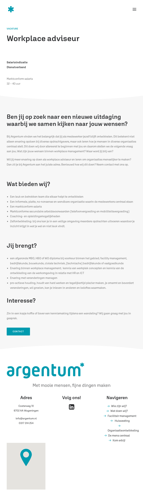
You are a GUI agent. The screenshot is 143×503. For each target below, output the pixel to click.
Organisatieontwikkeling (123, 430)
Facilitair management (122, 415)
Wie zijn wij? (119, 406)
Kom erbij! (119, 440)
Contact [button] (18, 331)
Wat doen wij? (119, 410)
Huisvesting (122, 420)
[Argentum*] (20, 9)
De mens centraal (119, 435)
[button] (134, 9)
